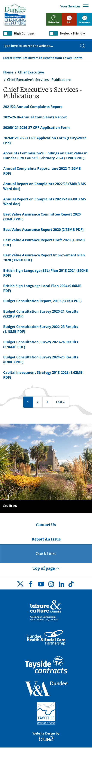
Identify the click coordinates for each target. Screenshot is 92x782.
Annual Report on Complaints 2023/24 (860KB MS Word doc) (44, 201)
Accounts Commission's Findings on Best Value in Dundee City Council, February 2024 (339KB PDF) (45, 155)
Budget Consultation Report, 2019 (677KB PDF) (42, 301)
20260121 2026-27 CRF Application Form (36, 127)
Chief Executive (31, 72)
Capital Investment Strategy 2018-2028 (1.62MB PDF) (43, 375)
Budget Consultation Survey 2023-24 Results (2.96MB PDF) (40, 344)
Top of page (44, 568)
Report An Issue (46, 539)
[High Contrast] (7, 33)
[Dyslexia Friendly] (53, 33)
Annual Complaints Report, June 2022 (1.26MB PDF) (42, 171)
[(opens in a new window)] (46, 610)
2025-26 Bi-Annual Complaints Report (35, 117)
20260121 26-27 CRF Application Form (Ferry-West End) (44, 140)
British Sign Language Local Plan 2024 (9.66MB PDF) (42, 288)
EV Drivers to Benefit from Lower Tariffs (52, 58)
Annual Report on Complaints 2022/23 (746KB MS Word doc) (44, 186)
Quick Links (46, 553)
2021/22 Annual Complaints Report (32, 106)
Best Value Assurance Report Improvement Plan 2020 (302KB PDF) (44, 257)
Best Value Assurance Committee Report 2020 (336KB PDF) (42, 216)
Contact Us (46, 524)
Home (8, 72)
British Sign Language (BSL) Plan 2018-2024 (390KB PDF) (45, 273)
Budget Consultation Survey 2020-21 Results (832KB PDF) (40, 314)
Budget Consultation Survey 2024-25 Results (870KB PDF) (40, 359)
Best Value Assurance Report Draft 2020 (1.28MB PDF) (44, 242)
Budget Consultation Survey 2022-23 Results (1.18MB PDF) (40, 329)
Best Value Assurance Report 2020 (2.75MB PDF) (43, 229)
